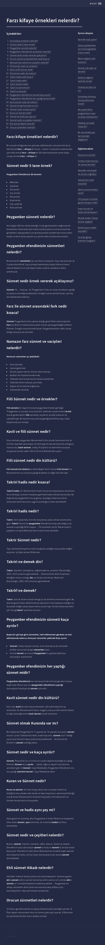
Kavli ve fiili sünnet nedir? (21, 69)
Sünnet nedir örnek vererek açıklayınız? (28, 55)
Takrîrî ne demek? (18, 91)
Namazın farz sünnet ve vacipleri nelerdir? (29, 62)
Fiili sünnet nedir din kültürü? (23, 73)
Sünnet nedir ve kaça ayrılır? (23, 109)
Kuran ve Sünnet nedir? (21, 113)
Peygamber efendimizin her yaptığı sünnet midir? (33, 98)
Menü (93, 3)
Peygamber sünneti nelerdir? (23, 48)
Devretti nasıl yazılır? (87, 39)
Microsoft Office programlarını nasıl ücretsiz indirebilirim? (88, 113)
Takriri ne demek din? (20, 87)
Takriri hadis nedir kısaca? (21, 76)
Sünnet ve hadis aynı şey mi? (23, 116)
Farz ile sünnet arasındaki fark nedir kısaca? (30, 58)
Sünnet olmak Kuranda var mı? (24, 105)
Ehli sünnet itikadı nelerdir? (22, 123)
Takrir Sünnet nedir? (19, 84)
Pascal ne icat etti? (86, 155)
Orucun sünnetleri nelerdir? (23, 127)
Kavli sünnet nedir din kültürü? (24, 102)
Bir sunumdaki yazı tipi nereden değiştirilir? (86, 136)
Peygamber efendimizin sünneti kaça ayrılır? (30, 94)
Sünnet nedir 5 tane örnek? (22, 44)
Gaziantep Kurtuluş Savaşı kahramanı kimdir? (87, 100)
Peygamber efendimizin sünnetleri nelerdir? (30, 51)
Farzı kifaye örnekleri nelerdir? (24, 40)
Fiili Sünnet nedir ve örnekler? (24, 66)
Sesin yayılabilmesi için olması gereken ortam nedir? (87, 49)
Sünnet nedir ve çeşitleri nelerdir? (26, 120)
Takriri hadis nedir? (18, 80)
